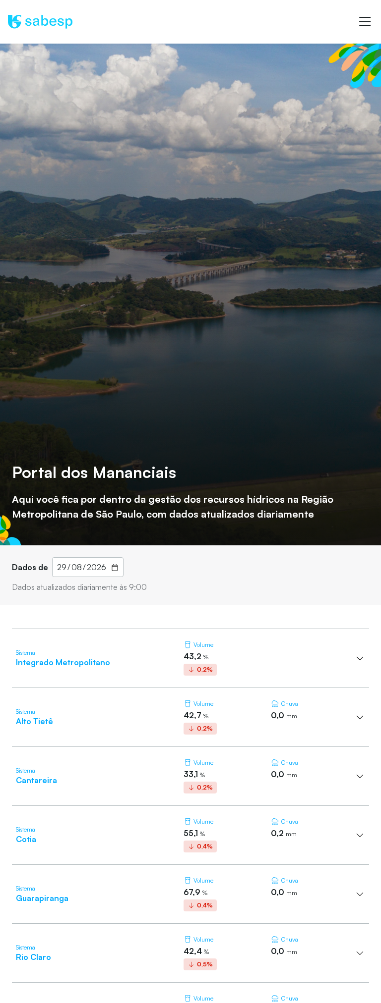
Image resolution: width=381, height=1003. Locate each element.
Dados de (30, 567)
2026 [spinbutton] (96, 567)
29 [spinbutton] (61, 567)
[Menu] (365, 22)
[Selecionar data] (115, 567)
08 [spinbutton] (76, 567)
